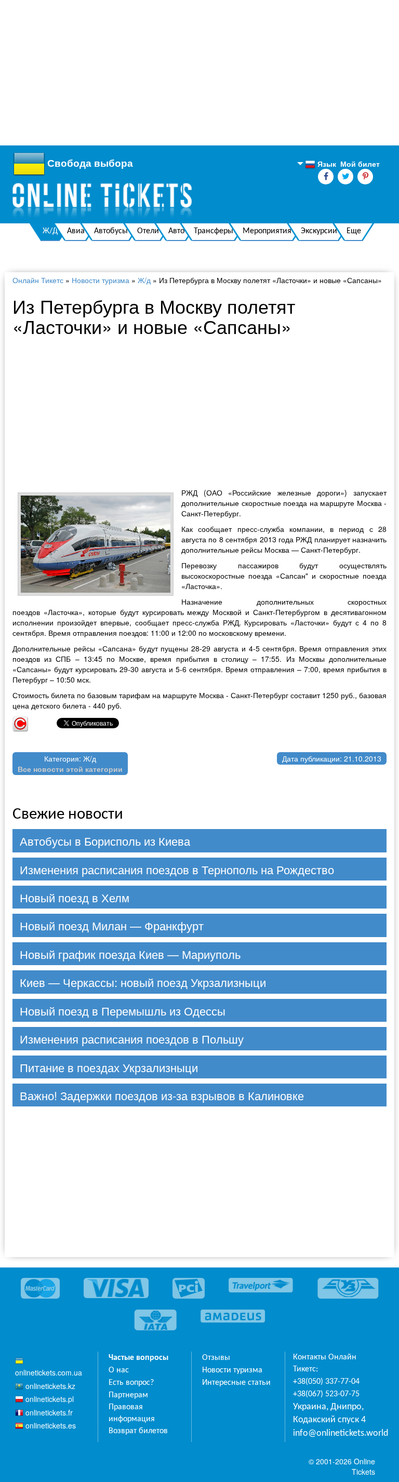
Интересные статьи (236, 1383)
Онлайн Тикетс (37, 280)
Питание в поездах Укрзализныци (109, 1067)
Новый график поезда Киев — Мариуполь (130, 954)
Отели (148, 231)
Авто (176, 231)
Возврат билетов (138, 1431)
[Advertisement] (199, 72)
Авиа (76, 231)
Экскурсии (319, 231)
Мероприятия (267, 231)
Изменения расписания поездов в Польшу (132, 1039)
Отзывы (216, 1358)
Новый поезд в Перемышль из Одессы (122, 1011)
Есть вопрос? (131, 1383)
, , (329, 1413)
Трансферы (213, 231)
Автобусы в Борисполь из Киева (105, 841)
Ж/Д (50, 231)
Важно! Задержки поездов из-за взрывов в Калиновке (162, 1095)
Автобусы (111, 231)
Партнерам (128, 1395)
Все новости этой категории (70, 769)
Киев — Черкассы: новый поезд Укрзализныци (143, 982)
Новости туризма (100, 280)
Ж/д (144, 280)
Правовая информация (132, 1413)
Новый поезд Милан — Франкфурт (112, 925)
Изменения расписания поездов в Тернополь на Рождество (177, 869)
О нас (119, 1370)
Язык (320, 164)
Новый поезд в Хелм (74, 897)
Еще (354, 231)
